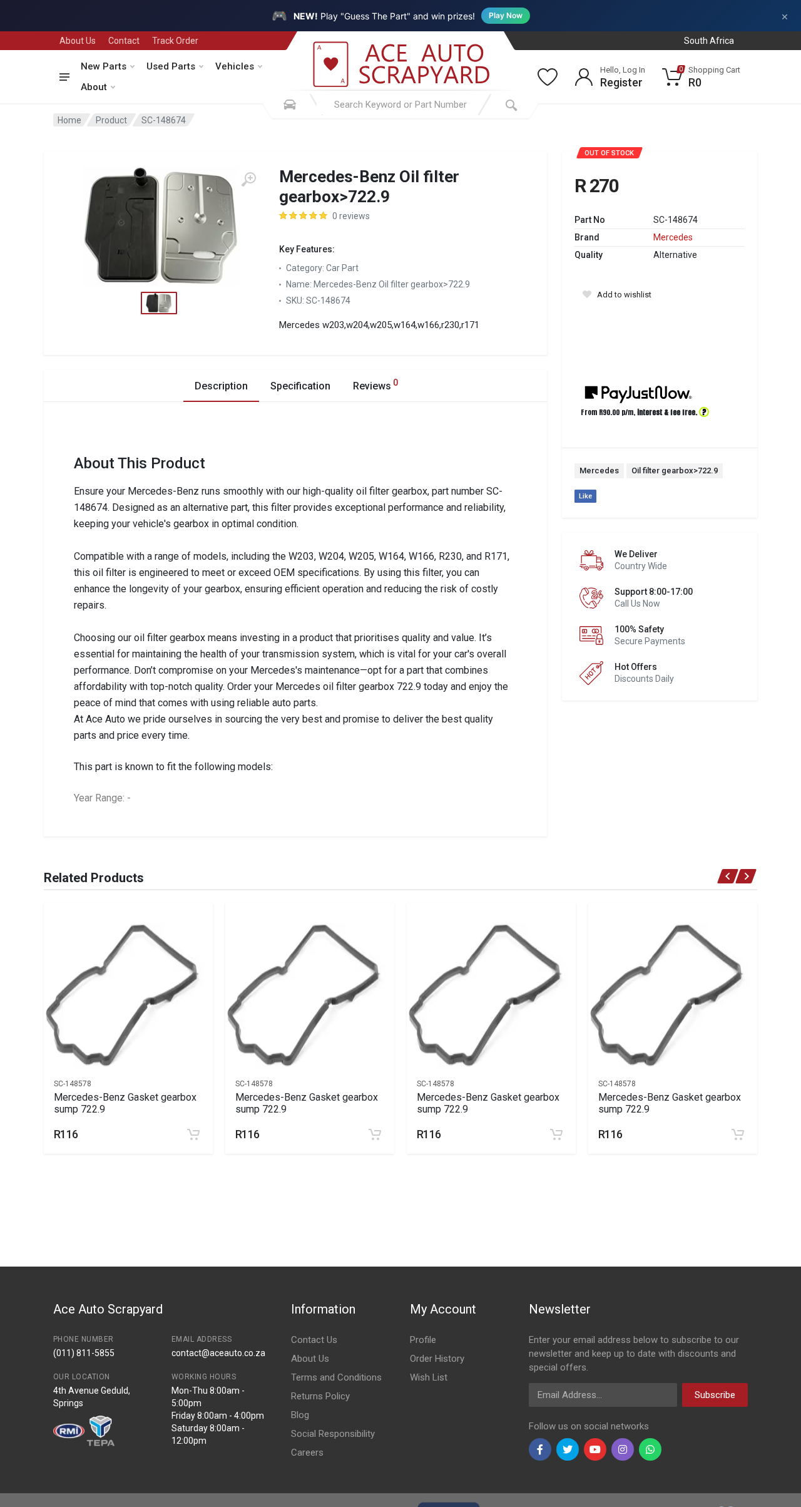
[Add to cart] (193, 1134)
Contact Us (314, 1339)
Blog (300, 1415)
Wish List (428, 1377)
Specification (300, 386)
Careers (307, 1452)
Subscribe (715, 1395)
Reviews (375, 385)
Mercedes (673, 237)
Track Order (175, 40)
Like (585, 496)
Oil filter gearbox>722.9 (674, 470)
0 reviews (351, 216)
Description (221, 386)
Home (69, 120)
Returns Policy (320, 1396)
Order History (437, 1358)
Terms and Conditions (336, 1377)
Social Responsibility (333, 1433)
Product (111, 120)
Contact (124, 40)
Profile (423, 1339)
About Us (77, 40)
